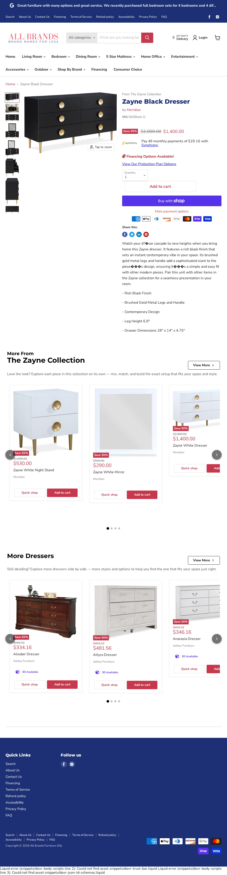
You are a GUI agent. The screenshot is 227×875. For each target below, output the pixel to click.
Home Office (152, 56)
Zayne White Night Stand (33, 470)
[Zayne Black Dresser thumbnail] (12, 97)
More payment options (171, 211)
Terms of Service (81, 17)
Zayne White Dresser (190, 445)
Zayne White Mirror (109, 472)
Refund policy (105, 17)
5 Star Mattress (119, 56)
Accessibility (126, 17)
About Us (25, 17)
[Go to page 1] (108, 528)
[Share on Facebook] (124, 234)
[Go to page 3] (115, 528)
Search (10, 17)
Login (203, 37)
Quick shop (30, 493)
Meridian (134, 109)
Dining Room (87, 56)
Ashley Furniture (24, 661)
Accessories (16, 69)
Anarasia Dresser (187, 638)
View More (201, 365)
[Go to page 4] (119, 528)
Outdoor (42, 69)
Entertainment (183, 56)
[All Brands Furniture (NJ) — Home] (33, 37)
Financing (60, 17)
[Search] (147, 38)
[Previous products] (10, 455)
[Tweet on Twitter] (132, 234)
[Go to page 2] (112, 528)
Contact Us (42, 17)
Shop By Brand (70, 69)
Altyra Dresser (105, 654)
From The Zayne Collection (141, 94)
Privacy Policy (148, 17)
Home (10, 56)
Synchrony (149, 145)
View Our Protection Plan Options (149, 164)
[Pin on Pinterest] (146, 234)
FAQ (164, 17)
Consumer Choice (128, 69)
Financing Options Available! (150, 156)
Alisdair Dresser (26, 654)
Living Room (32, 56)
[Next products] (217, 455)
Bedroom (59, 56)
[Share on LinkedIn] (139, 234)
